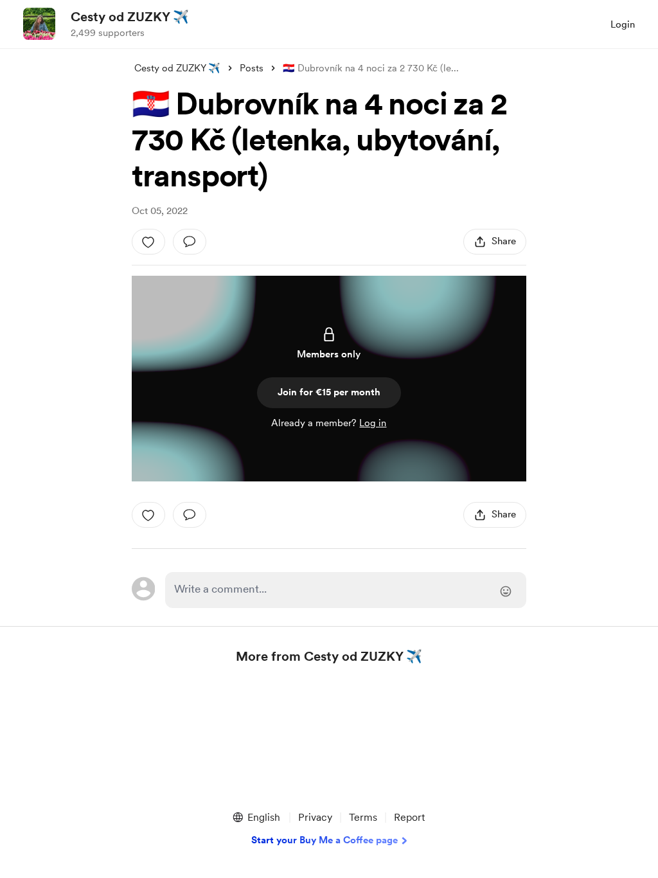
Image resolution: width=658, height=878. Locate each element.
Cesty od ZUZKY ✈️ (130, 16)
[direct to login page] (345, 590)
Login (622, 24)
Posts (251, 68)
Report (409, 817)
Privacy (315, 817)
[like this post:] (148, 242)
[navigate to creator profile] (39, 24)
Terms (363, 817)
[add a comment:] (189, 242)
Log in (372, 423)
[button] (255, 817)
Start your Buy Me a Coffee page (324, 840)
